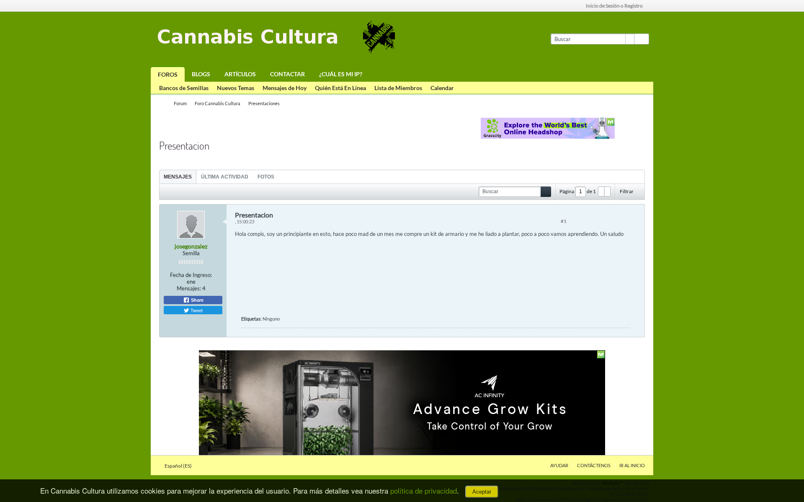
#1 (564, 221)
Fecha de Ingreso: (191, 275)
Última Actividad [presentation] (224, 177)
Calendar (442, 87)
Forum (180, 103)
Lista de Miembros (398, 87)
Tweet (196, 310)
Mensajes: (189, 288)
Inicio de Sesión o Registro (614, 6)
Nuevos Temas (235, 87)
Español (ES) (179, 466)
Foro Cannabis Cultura (217, 103)
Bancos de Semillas (184, 87)
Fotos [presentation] (266, 177)
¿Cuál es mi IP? (340, 74)
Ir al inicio (632, 465)
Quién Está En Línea (340, 87)
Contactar (287, 74)
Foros (168, 74)
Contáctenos (594, 465)
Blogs (201, 74)
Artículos (240, 74)
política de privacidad (423, 490)
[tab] (177, 177)
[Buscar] (641, 39)
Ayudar (559, 465)
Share (197, 300)
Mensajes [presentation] (178, 177)
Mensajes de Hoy (285, 87)
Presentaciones (264, 103)
